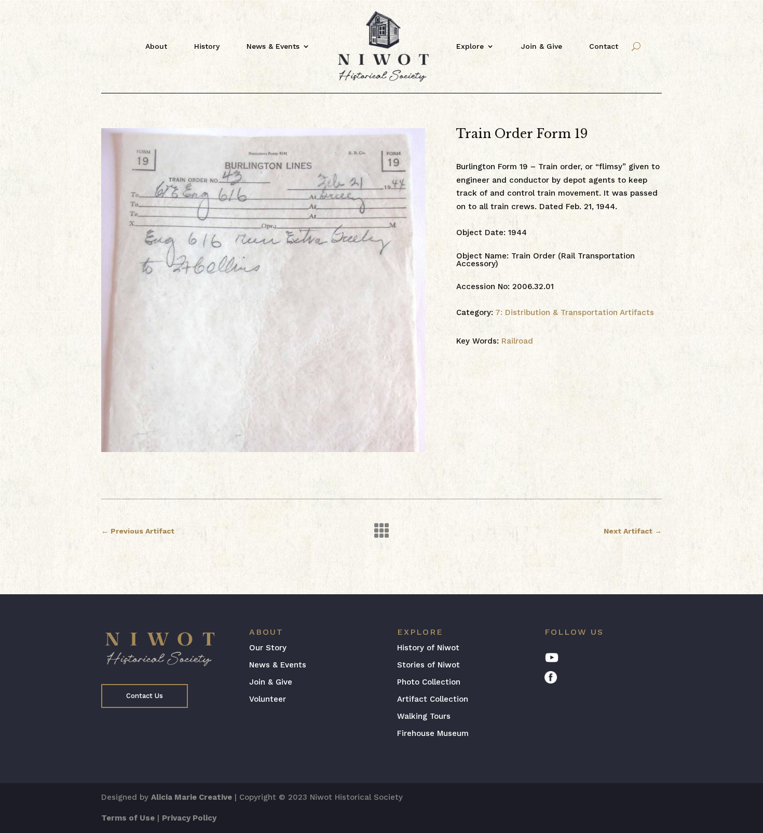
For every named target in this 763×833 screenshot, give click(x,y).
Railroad (517, 341)
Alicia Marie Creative (191, 797)
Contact (603, 46)
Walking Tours (424, 716)
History (207, 46)
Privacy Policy (189, 818)
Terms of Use (128, 818)
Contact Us (144, 696)
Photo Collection (428, 682)
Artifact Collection (432, 699)
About (156, 46)
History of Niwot (428, 647)
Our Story (268, 647)
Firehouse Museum (433, 733)
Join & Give (541, 46)
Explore (470, 46)
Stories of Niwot (428, 665)
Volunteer (267, 699)
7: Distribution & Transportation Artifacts (574, 312)
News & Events (273, 46)
